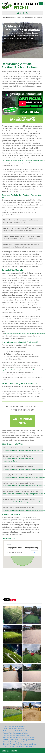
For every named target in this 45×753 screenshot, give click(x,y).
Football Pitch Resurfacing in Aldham (15, 733)
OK (35, 552)
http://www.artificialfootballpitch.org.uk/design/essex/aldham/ (22, 160)
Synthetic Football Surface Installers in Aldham (19, 737)
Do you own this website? (14, 552)
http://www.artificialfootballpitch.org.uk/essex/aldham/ (20, 370)
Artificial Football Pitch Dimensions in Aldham (18, 746)
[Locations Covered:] (2, 3)
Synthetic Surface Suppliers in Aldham (16, 735)
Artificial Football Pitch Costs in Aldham (16, 731)
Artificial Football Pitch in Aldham (14, 726)
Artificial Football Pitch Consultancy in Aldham (18, 740)
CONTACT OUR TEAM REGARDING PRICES (22, 119)
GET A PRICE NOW (22, 421)
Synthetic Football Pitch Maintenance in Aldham (19, 744)
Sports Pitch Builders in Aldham (13, 729)
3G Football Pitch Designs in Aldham (15, 742)
